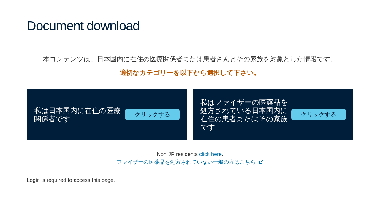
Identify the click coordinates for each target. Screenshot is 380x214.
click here (210, 154)
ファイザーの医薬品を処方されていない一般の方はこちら (187, 162)
